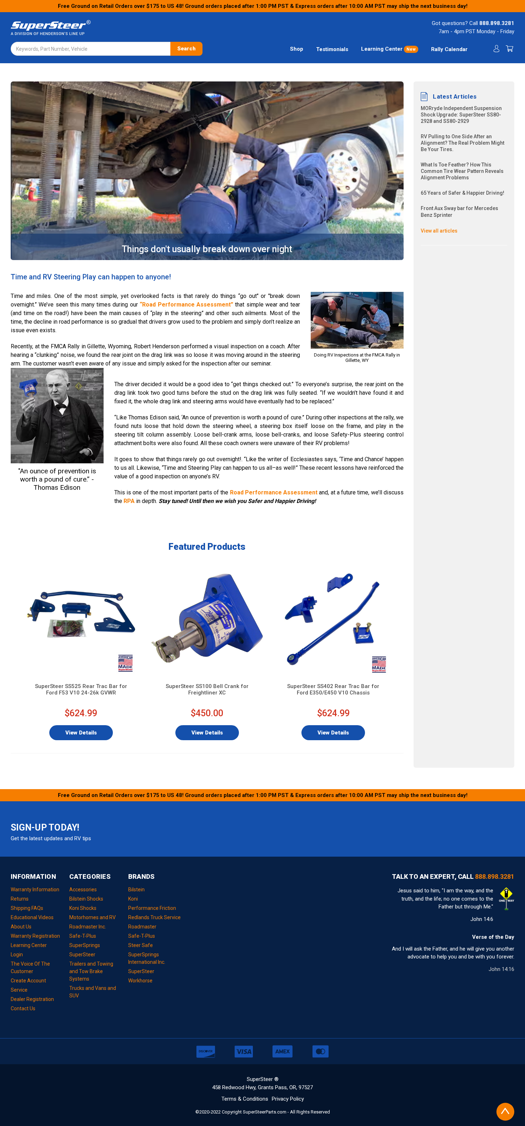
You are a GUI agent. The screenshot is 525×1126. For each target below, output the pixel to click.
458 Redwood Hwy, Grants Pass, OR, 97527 (262, 1087)
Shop (296, 49)
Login (17, 954)
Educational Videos (32, 917)
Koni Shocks (82, 908)
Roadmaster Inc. (87, 927)
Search (186, 48)
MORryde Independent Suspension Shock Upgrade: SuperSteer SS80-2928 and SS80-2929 (461, 114)
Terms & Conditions (244, 1099)
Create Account (28, 980)
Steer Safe (140, 945)
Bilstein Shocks (86, 899)
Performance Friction (152, 908)
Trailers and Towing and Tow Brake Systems (91, 971)
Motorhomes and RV (92, 917)
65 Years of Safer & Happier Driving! (462, 193)
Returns (20, 899)
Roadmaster (142, 927)
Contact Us (23, 1008)
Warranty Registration (35, 936)
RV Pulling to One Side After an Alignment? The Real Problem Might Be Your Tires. (462, 143)
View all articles (439, 231)
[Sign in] (495, 49)
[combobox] (106, 49)
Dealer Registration (32, 999)
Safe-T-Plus (82, 936)
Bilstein (136, 889)
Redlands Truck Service (154, 917)
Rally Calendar (449, 49)
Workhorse (140, 980)
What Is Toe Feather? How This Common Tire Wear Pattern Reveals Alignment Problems (462, 171)
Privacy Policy (288, 1099)
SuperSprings (84, 945)
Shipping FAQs (27, 908)
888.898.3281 (496, 23)
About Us (21, 927)
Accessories (83, 889)
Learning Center (388, 49)
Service (19, 990)
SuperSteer (82, 954)
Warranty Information (35, 889)
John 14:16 (501, 969)
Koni (133, 899)
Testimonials (332, 49)
